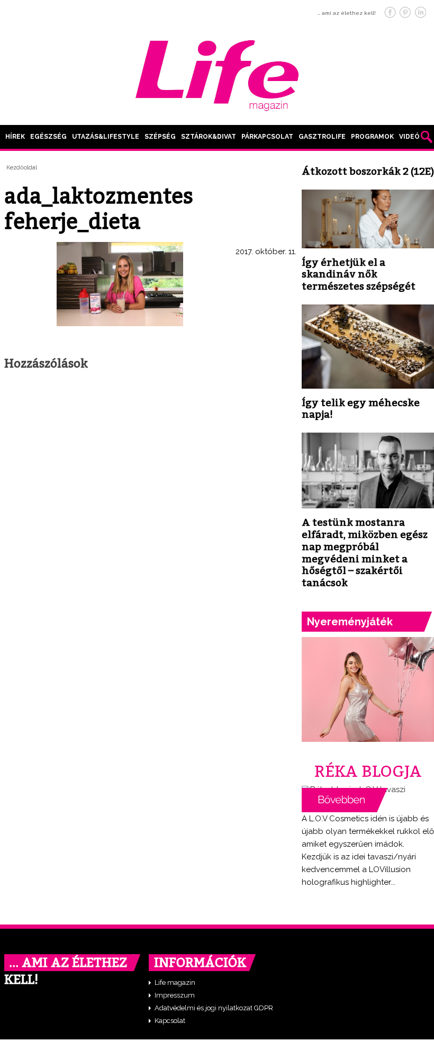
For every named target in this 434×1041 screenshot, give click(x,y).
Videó (409, 136)
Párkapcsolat (267, 136)
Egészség (48, 136)
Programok (372, 136)
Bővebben (344, 800)
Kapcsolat (170, 1021)
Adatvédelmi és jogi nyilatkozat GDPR (214, 1008)
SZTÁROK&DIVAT (208, 136)
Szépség (160, 136)
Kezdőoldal (21, 167)
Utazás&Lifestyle (105, 136)
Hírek (15, 136)
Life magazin (175, 982)
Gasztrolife (322, 136)
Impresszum (175, 995)
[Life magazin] (217, 73)
